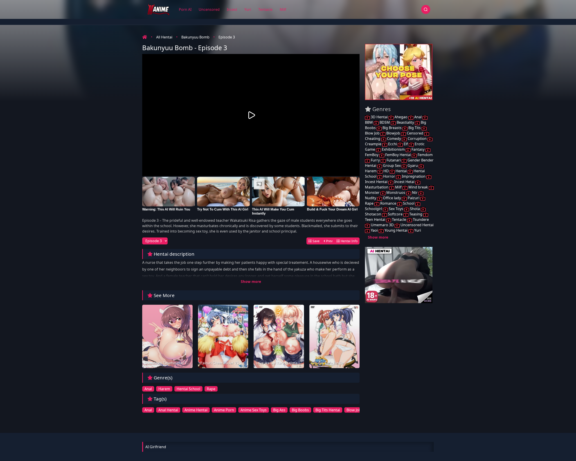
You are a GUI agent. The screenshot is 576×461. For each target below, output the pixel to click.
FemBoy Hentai (398, 154)
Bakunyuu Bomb (195, 37)
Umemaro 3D (382, 224)
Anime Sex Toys (254, 409)
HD (386, 170)
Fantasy (418, 149)
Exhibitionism (393, 149)
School (408, 203)
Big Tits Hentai (327, 409)
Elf (406, 143)
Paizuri (413, 197)
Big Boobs (300, 409)
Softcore (395, 214)
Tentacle (265, 9)
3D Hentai (379, 116)
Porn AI (185, 9)
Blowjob (393, 133)
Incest (232, 9)
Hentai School (188, 388)
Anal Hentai (168, 409)
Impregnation (413, 176)
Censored (415, 133)
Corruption (417, 138)
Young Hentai (396, 230)
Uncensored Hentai (417, 224)
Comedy (394, 138)
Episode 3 (226, 37)
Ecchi (392, 143)
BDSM (385, 122)
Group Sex (392, 165)
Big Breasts (392, 127)
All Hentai (164, 37)
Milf (283, 9)
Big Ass (279, 409)
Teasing (415, 214)
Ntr (414, 192)
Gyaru (413, 165)
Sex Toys (396, 208)
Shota (415, 208)
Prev (329, 241)
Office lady (392, 197)
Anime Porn (224, 409)
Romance (388, 203)
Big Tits (414, 127)
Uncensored (209, 9)
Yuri (247, 9)
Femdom (425, 154)
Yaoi (374, 230)
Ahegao (401, 116)
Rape (211, 388)
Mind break (418, 187)
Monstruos (395, 192)
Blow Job (353, 409)
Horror (389, 176)
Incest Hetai (404, 181)
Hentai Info (349, 241)
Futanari (394, 160)
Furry (375, 160)
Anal (148, 388)
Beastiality (405, 122)
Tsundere (420, 219)
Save (316, 241)
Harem (164, 388)
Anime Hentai (195, 409)
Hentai (401, 170)
